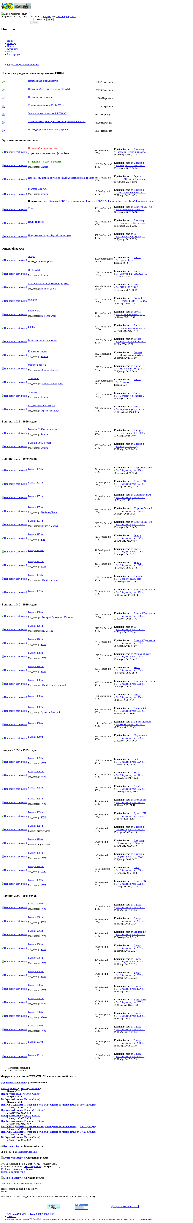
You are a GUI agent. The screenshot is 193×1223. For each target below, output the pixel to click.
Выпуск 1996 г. (36, 839)
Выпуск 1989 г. (36, 736)
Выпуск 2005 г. (36, 971)
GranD (137, 786)
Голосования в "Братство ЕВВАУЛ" (88, 201)
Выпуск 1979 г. (36, 591)
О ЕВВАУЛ (34, 270)
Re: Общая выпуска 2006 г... (130, 988)
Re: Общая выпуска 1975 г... (130, 538)
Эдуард (137, 904)
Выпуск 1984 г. (36, 666)
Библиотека (34, 310)
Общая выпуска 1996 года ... (130, 843)
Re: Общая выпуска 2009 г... (130, 1029)
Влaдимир (139, 149)
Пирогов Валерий (143, 206)
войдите (47, 16)
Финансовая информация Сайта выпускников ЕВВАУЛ (56, 121)
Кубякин (68, 617)
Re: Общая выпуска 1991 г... (130, 775)
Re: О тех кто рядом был (128, 578)
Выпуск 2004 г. (36, 958)
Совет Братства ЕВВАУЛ (55, 201)
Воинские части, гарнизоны (42, 340)
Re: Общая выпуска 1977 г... (130, 565)
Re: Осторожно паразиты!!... (130, 395)
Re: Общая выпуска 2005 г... (130, 975)
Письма (61, 178)
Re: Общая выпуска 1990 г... (130, 761)
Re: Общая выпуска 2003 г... (130, 948)
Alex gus (138, 430)
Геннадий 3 (140, 708)
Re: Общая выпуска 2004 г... (130, 961)
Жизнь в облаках (142, 654)
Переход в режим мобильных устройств (48, 129)
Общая (31, 256)
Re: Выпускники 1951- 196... (130, 433)
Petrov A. (46, 526)
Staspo (137, 667)
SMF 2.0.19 (13, 1213)
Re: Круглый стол (125, 260)
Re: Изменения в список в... (130, 209)
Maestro (44, 167)
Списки (32, 208)
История (32, 299)
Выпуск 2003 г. (36, 944)
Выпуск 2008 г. (36, 1012)
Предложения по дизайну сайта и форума (49, 235)
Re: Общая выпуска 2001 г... (130, 921)
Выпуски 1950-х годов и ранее (44, 429)
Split (53, 288)
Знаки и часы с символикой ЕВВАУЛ (47, 113)
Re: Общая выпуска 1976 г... (130, 551)
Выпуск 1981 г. (36, 625)
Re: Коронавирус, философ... (130, 409)
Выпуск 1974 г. (36, 520)
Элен (53, 315)
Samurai (44, 194)
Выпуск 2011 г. (35, 1055)
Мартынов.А (140, 735)
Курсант (53, 685)
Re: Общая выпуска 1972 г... (130, 497)
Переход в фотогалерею (40, 97)
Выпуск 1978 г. (36, 575)
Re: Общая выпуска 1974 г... (130, 524)
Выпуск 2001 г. (36, 917)
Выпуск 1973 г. (36, 507)
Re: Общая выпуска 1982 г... (130, 643)
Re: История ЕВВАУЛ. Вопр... (131, 301)
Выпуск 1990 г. (36, 758)
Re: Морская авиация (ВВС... (131, 355)
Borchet (137, 366)
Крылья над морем (37, 351)
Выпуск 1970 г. (36, 469)
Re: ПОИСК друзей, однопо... (131, 179)
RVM (54, 383)
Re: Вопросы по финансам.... (131, 223)
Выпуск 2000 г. (36, 903)
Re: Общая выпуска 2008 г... (130, 1016)
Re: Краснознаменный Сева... (131, 341)
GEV (43, 871)
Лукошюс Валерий (50, 712)
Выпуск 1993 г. (36, 798)
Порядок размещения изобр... (131, 152)
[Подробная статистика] (13, 1172)
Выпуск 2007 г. (36, 998)
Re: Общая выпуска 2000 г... (130, 907)
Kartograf (53, 580)
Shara (136, 772)
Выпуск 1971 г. (36, 482)
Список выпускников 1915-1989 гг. (46, 105)
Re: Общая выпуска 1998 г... (130, 870)
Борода (137, 176)
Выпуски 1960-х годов (39, 442)
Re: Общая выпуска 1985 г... (130, 683)
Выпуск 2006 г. (36, 985)
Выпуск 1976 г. (36, 550)
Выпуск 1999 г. (36, 880)
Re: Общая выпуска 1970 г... (130, 470)
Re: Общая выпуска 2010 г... (130, 1043)
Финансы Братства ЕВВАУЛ (122, 201)
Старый (62, 685)
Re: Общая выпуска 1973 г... (130, 511)
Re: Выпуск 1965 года (127, 446)
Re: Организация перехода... (130, 236)
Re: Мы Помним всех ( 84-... (130, 724)
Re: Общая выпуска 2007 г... (130, 1002)
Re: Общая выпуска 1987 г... (130, 711)
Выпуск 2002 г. (36, 930)
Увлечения (33, 378)
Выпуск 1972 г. (36, 496)
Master (44, 1017)
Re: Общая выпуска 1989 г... (130, 738)
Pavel (43, 566)
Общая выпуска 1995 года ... (130, 829)
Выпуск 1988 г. (36, 723)
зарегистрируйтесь (66, 16)
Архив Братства (146, 201)
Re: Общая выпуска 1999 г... (130, 883)
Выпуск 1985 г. (36, 680)
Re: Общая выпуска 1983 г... (130, 656)
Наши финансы (36, 222)
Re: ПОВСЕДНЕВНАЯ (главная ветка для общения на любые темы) (38, 1104)
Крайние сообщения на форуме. (17, 1169)
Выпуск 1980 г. (36, 612)
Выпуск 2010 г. (36, 1041)
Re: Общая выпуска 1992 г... (130, 789)
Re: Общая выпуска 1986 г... (130, 697)
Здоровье (32, 392)
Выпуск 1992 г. (36, 787)
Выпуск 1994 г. (36, 812)
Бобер (55, 526)
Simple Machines (45, 1213)
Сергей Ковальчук (50, 410)
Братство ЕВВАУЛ (37, 189)
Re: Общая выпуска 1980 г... (130, 616)
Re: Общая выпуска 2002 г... (130, 934)
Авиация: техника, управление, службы (48, 283)
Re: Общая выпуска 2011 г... (130, 1056)
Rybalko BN (140, 481)
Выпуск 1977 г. (36, 561)
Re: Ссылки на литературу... (130, 314)
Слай (51, 631)
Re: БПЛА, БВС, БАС (127, 287)
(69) (27, 1152)
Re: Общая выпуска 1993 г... (130, 802)
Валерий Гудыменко (144, 589)
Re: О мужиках (123, 382)
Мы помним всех (37, 365)
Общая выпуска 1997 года (129, 856)
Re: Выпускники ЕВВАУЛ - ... (131, 273)
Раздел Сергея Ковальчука (41, 405)
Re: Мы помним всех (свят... (130, 368)
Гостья (137, 257)
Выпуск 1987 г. (36, 707)
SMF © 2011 (28, 1213)
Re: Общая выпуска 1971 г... (130, 484)
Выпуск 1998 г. (36, 866)
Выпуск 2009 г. (36, 1025)
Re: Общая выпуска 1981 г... (130, 629)
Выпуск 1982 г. (36, 639)
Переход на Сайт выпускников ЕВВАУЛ (49, 89)
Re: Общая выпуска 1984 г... (130, 670)
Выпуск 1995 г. (36, 825)
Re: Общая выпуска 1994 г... (130, 816)
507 (136, 234)
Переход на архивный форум (43, 81)
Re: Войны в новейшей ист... (131, 328)
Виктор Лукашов (143, 721)
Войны (31, 326)
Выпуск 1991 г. (36, 771)
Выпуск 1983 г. (36, 653)
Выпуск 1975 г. (36, 534)
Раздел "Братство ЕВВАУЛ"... (131, 192)
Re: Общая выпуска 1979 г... (130, 592)
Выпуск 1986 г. (36, 696)
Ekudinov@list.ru (142, 494)
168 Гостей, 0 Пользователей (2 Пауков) (21, 1183)
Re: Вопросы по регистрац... (130, 165)
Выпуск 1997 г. (36, 853)
